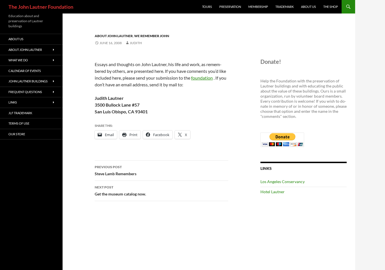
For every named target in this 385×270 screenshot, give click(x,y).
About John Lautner (114, 36)
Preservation (230, 6)
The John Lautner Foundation (40, 7)
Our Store (16, 134)
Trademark (284, 6)
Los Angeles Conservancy (282, 181)
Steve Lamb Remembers (115, 170)
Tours (207, 6)
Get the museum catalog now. (120, 190)
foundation (202, 77)
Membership (258, 6)
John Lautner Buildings (28, 81)
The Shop (330, 6)
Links (12, 102)
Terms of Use (18, 123)
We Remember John (151, 36)
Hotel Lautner (272, 191)
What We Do (18, 60)
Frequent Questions (25, 92)
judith (136, 43)
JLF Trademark (20, 113)
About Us (308, 6)
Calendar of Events (24, 71)
